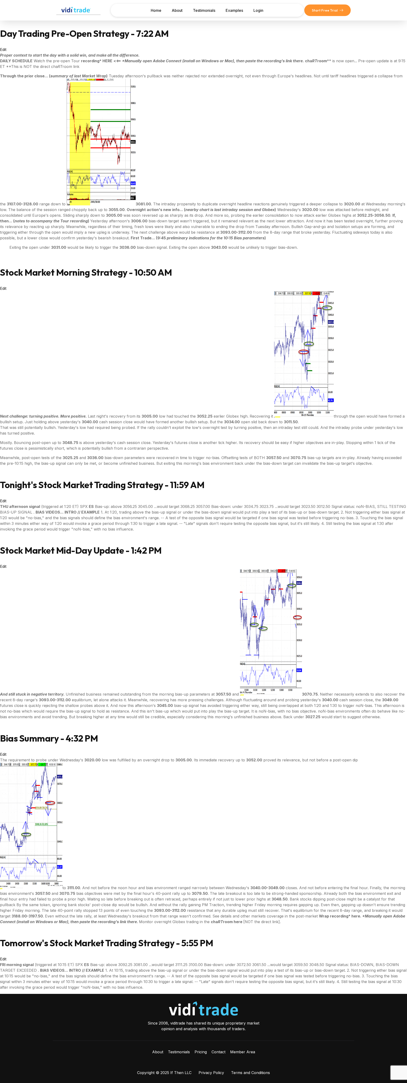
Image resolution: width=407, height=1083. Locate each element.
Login (258, 10)
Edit (3, 49)
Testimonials (204, 10)
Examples (234, 10)
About (177, 10)
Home (156, 10)
